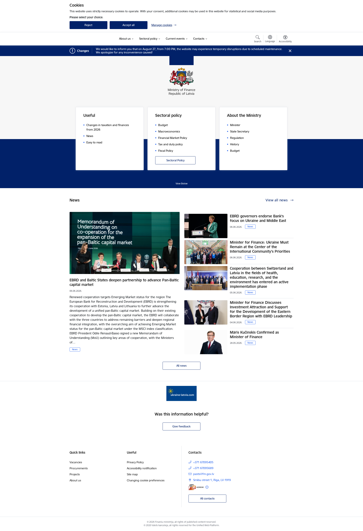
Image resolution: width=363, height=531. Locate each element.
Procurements (79, 468)
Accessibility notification (142, 468)
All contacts (207, 498)
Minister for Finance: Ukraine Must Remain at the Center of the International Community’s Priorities (260, 247)
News (75, 349)
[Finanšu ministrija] (90, 38)
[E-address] (196, 487)
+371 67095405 (203, 462)
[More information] (207, 487)
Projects (75, 474)
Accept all (128, 25)
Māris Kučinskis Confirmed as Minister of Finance (254, 334)
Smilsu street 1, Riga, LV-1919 (212, 480)
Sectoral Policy (175, 160)
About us (75, 480)
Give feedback (181, 426)
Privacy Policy (135, 462)
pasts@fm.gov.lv (203, 474)
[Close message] (290, 51)
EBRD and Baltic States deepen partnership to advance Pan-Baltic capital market (124, 282)
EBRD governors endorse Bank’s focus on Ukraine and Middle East (258, 218)
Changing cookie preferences (145, 480)
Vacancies (76, 462)
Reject (88, 25)
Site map (132, 474)
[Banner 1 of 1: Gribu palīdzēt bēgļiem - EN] (181, 393)
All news (181, 365)
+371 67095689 (203, 468)
